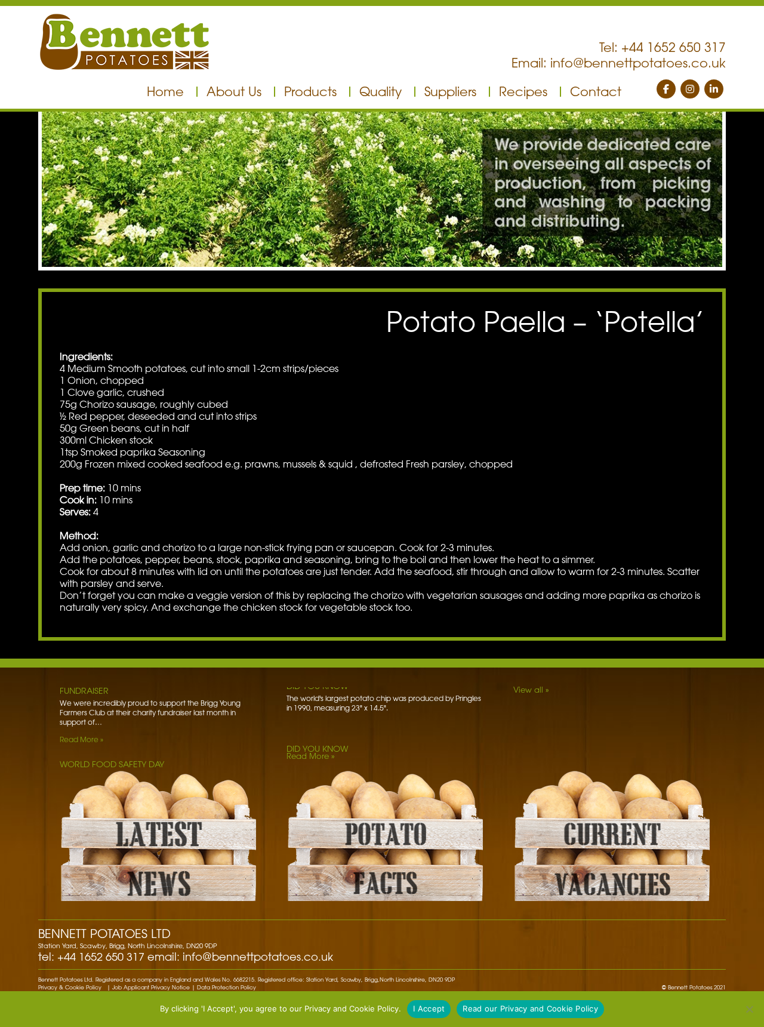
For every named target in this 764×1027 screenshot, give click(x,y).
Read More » (81, 744)
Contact (595, 91)
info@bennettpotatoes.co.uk (638, 62)
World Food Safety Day (112, 695)
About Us (234, 91)
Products (310, 91)
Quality (380, 91)
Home (165, 91)
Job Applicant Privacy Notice (151, 987)
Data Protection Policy (226, 987)
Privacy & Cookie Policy (69, 987)
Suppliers (450, 91)
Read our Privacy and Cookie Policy (530, 1008)
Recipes (523, 91)
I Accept (429, 1008)
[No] (749, 1009)
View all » (531, 689)
